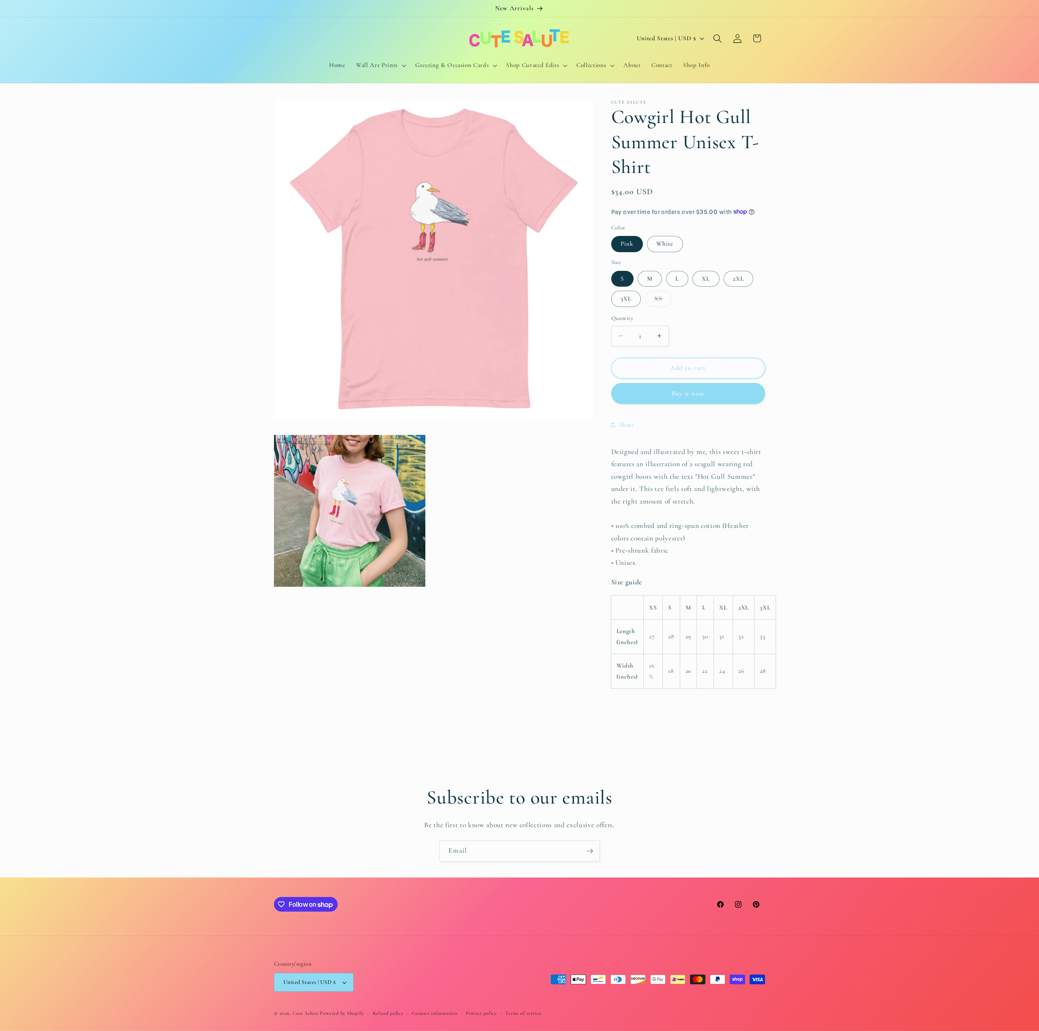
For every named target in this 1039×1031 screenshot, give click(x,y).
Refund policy (388, 1013)
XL (706, 278)
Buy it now (688, 393)
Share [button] (626, 424)
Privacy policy (481, 1013)
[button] (380, 65)
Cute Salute (305, 1013)
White (665, 243)
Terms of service (523, 1013)
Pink (627, 243)
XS (663, 300)
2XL (738, 278)
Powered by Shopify (342, 1013)
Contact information (434, 1013)
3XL (626, 298)
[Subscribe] (589, 851)
